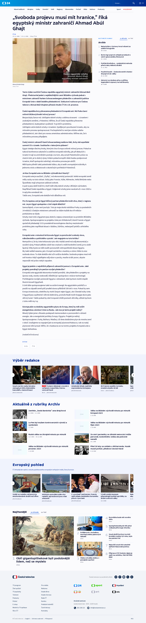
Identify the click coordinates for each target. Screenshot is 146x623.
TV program (17, 585)
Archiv (26, 346)
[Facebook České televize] (119, 577)
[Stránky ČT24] (77, 585)
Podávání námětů (47, 604)
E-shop (15, 604)
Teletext (15, 595)
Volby (38, 9)
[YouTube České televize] (123, 577)
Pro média (44, 585)
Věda (85, 9)
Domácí (45, 9)
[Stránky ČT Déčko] (77, 592)
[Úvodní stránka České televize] (24, 577)
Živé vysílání (17, 588)
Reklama (44, 588)
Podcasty (101, 9)
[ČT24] (6, 3)
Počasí (78, 9)
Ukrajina (30, 9)
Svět (52, 9)
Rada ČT (44, 598)
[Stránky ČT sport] (96, 585)
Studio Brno (45, 592)
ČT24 (14, 34)
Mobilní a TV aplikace (20, 607)
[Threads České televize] (131, 577)
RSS (132, 619)
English (27, 619)
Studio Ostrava (46, 595)
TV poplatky (17, 592)
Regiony (60, 9)
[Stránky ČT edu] (116, 592)
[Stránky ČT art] (95, 592)
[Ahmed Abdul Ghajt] (52, 60)
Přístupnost (48, 619)
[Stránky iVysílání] (118, 585)
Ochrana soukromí (37, 619)
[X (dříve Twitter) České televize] (127, 577)
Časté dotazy (45, 607)
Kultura (92, 9)
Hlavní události (19, 9)
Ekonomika (69, 9)
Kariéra (43, 601)
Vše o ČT (15, 611)
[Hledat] (134, 3)
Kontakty (44, 611)
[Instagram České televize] (115, 577)
